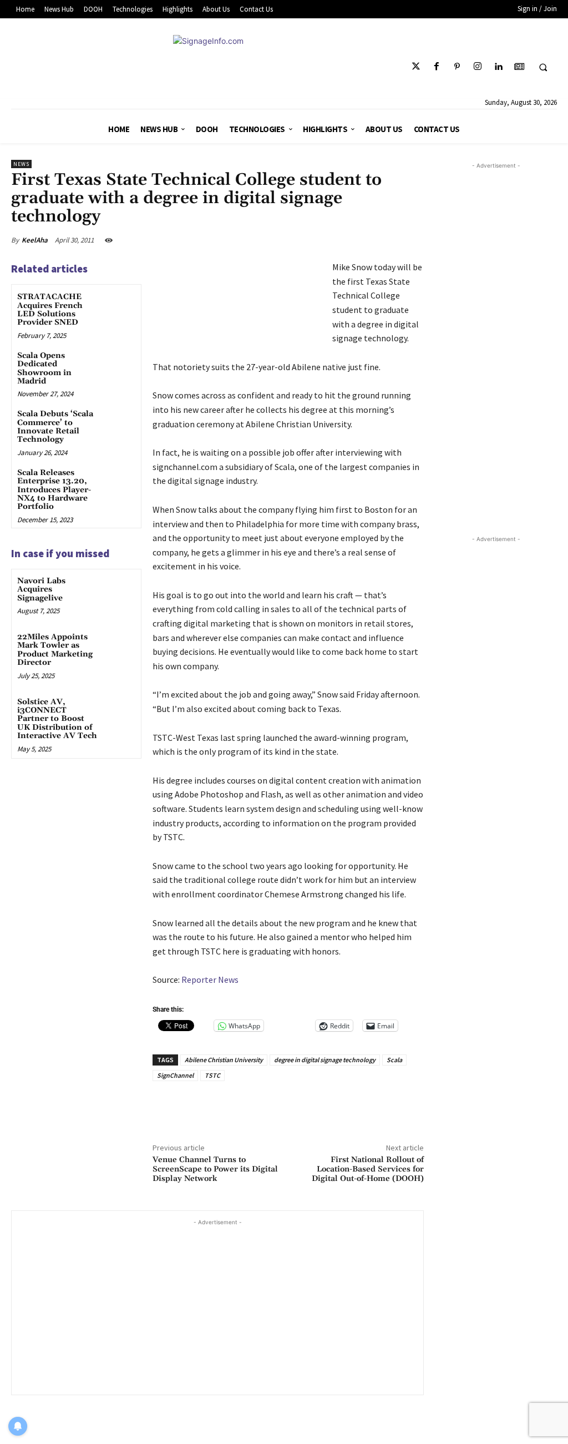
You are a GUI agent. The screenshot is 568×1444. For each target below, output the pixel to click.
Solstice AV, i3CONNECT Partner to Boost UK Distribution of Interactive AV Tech (57, 719)
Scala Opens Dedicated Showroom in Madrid (44, 368)
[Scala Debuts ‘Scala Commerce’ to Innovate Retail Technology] (119, 423)
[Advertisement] (217, 1306)
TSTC (212, 1075)
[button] (543, 67)
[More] (412, 240)
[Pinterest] (457, 66)
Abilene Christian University (224, 1060)
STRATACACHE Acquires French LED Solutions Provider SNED (50, 309)
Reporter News (210, 979)
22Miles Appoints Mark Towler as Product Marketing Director (55, 650)
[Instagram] (477, 66)
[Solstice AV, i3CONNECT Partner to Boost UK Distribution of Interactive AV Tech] (119, 711)
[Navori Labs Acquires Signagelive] (119, 590)
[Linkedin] (498, 66)
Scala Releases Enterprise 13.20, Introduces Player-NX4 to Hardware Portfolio (54, 490)
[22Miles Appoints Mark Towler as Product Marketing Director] (119, 646)
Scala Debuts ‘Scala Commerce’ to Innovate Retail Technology (55, 427)
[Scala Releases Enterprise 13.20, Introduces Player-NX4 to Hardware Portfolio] (119, 482)
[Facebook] (436, 66)
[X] (333, 240)
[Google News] (518, 66)
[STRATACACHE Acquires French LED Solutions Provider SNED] (119, 306)
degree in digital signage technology (325, 1060)
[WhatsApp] (386, 240)
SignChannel (175, 1075)
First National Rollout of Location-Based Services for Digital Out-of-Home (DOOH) (368, 1169)
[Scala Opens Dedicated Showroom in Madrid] (119, 365)
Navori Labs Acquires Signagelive (41, 589)
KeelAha (35, 240)
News (21, 164)
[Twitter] (415, 66)
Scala (394, 1060)
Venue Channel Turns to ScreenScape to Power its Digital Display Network (215, 1169)
